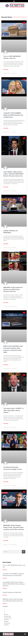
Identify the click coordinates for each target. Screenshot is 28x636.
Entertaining (7, 623)
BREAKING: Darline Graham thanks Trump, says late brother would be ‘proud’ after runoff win (13, 527)
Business (6, 614)
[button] (14, 1)
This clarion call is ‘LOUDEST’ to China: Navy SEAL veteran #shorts (13, 410)
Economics (6, 619)
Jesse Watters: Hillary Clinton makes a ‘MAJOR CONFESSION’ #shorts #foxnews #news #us (13, 174)
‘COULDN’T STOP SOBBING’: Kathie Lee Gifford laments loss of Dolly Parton (13, 115)
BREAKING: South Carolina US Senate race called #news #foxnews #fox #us (13, 289)
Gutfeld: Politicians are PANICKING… (12, 592)
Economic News (7, 618)
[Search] (23, 551)
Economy (6, 621)
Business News (7, 616)
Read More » (6, 69)
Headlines (6, 624)
